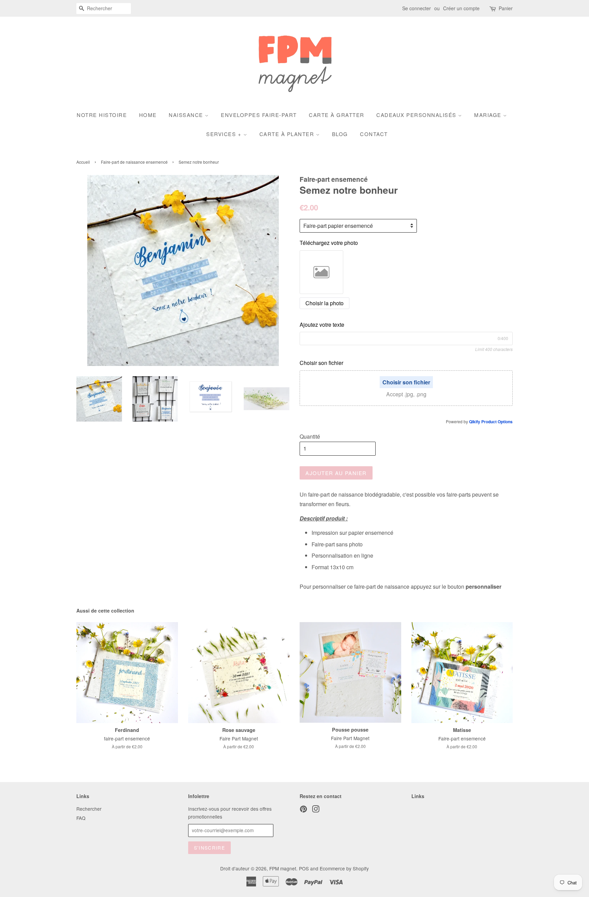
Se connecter (416, 8)
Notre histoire (102, 114)
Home (148, 114)
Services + (224, 133)
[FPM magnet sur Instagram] (315, 810)
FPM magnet (282, 868)
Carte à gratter (336, 114)
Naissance (187, 114)
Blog (340, 133)
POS (304, 868)
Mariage (488, 114)
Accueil (83, 162)
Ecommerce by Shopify (344, 868)
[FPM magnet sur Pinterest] (303, 810)
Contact (374, 133)
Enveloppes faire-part (259, 114)
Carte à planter (287, 133)
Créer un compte (461, 8)
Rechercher (89, 808)
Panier (506, 8)
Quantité (310, 436)
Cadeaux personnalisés (417, 114)
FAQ (81, 817)
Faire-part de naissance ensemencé (134, 162)
